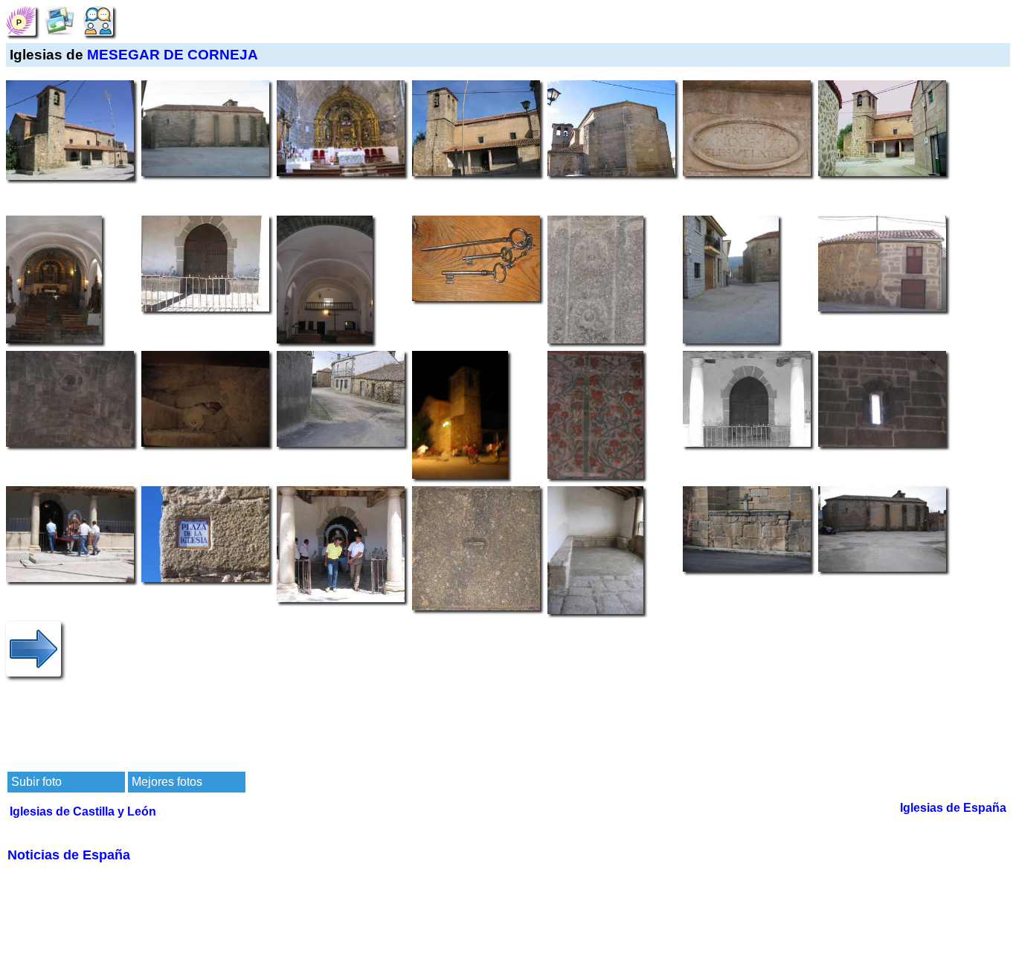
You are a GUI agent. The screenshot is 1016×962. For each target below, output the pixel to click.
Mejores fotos (167, 781)
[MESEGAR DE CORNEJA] (21, 19)
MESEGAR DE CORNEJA (172, 54)
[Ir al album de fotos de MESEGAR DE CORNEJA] (59, 19)
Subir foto (36, 781)
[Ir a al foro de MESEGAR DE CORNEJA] (98, 19)
